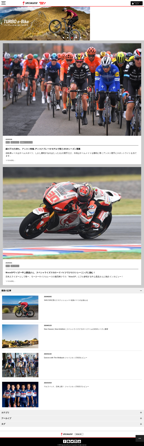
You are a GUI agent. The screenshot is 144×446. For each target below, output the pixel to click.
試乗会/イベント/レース (26, 142)
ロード (7, 142)
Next (142, 23)
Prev (1, 23)
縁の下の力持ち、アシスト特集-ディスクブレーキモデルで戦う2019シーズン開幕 (43, 149)
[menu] (140, 438)
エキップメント (15, 142)
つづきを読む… (10, 160)
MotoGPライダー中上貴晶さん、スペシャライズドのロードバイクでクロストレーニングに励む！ (50, 272)
